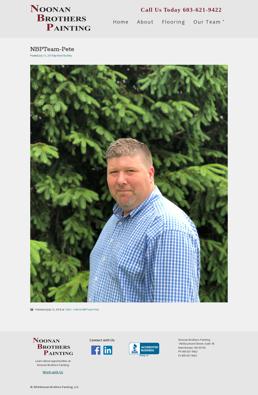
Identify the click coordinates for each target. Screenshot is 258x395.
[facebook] (96, 353)
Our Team (207, 21)
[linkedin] (108, 353)
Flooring (173, 21)
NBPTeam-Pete (90, 309)
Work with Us (53, 372)
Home (121, 21)
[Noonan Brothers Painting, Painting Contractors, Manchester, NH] (144, 350)
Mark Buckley (64, 55)
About (145, 21)
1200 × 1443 (72, 309)
